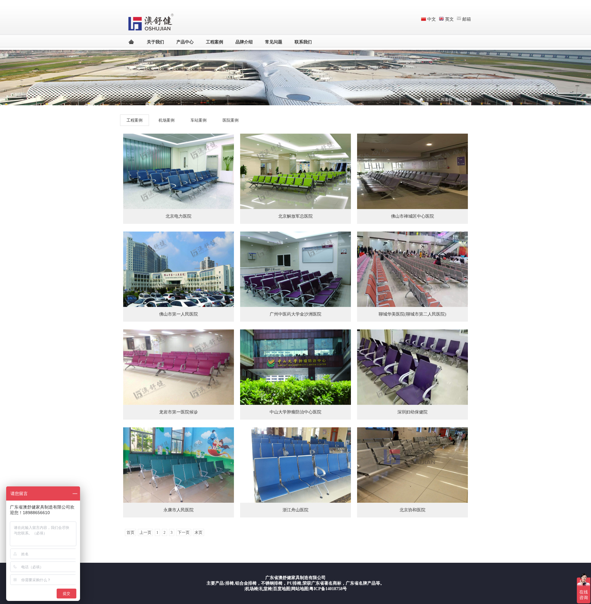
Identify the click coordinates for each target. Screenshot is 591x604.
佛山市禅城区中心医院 (412, 216)
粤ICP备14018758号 (328, 588)
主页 (429, 99)
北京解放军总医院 (295, 216)
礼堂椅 (265, 588)
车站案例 (199, 120)
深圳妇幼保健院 (412, 412)
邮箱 (466, 19)
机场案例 (167, 120)
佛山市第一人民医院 (178, 314)
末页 (199, 532)
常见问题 (273, 42)
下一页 (184, 532)
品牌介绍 (244, 42)
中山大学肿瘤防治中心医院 (295, 412)
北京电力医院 (178, 216)
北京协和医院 (412, 510)
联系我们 (303, 42)
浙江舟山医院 (295, 510)
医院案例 (463, 99)
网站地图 (299, 588)
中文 (431, 19)
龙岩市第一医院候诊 (178, 412)
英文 (449, 19)
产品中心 (185, 42)
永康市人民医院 (178, 510)
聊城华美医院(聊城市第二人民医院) (412, 314)
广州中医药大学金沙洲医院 (295, 314)
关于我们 (155, 42)
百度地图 (281, 588)
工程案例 (214, 42)
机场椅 (251, 588)
